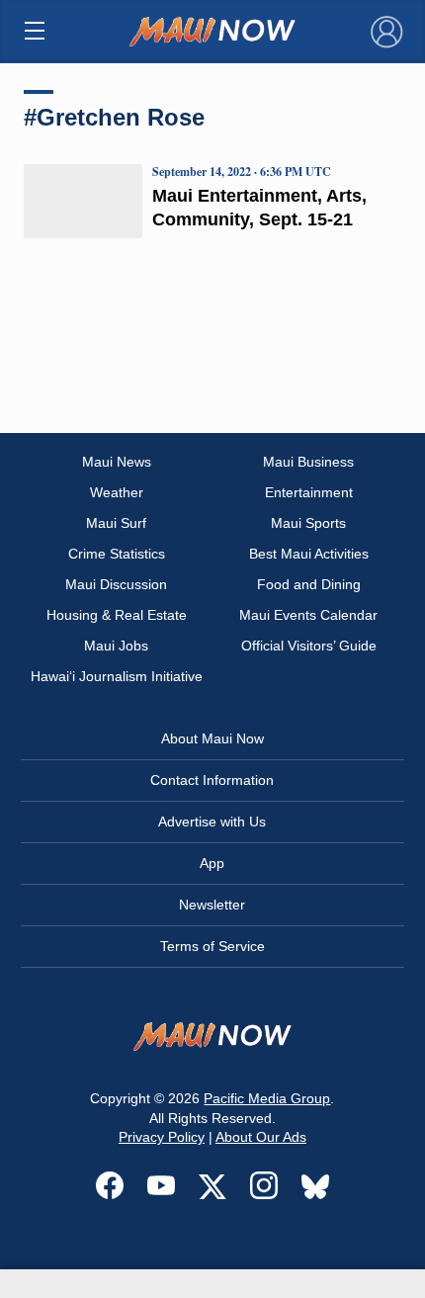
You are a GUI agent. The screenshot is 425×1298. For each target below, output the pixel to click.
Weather (116, 492)
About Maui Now (212, 738)
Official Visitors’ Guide (309, 645)
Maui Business (308, 462)
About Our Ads (260, 1137)
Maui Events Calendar (308, 615)
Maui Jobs (116, 645)
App (212, 863)
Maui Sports (308, 523)
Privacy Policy (162, 1137)
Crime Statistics (116, 554)
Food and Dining (309, 584)
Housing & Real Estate (116, 615)
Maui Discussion (116, 584)
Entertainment (309, 492)
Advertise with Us (212, 821)
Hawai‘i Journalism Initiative (117, 676)
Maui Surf (116, 523)
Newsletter (212, 904)
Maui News (116, 462)
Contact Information (212, 780)
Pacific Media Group (267, 1098)
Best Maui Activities (309, 554)
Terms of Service (212, 946)
